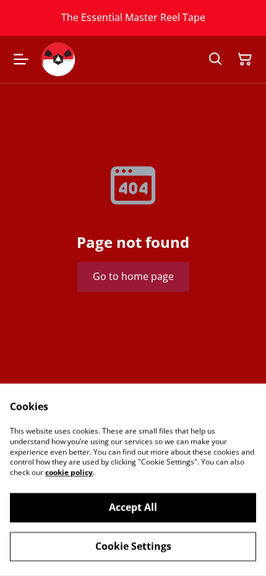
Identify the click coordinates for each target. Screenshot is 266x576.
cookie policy (69, 472)
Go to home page (133, 276)
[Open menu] (21, 59)
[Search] (215, 59)
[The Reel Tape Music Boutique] (58, 59)
